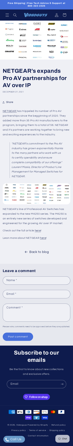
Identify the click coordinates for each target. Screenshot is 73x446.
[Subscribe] (62, 384)
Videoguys (21, 425)
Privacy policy (18, 430)
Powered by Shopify (38, 425)
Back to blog (39, 252)
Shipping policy (57, 430)
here (38, 230)
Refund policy (58, 425)
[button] (7, 15)
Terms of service (37, 430)
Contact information (38, 436)
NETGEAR (10, 111)
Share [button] (9, 102)
